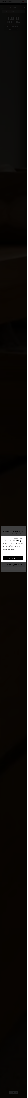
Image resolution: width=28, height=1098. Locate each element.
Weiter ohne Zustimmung (18, 538)
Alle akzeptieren (13, 558)
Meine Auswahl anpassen (13, 554)
